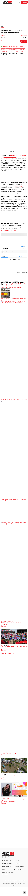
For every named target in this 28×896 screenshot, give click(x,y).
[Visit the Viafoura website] (24, 272)
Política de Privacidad (7, 860)
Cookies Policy (17, 860)
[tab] (4, 256)
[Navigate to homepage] (7, 2)
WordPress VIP (12, 883)
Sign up (25, 246)
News (2, 27)
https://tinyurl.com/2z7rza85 (8, 230)
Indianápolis (3, 621)
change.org (18, 186)
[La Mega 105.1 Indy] (8, 855)
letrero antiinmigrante (10, 157)
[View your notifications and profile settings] (20, 2)
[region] (14, 260)
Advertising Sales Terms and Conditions (7, 873)
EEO (3, 869)
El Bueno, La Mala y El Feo (8, 753)
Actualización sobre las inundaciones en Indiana (12, 776)
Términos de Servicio (19, 866)
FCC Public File (18, 869)
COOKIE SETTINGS (7, 863)
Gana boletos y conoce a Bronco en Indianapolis (11, 623)
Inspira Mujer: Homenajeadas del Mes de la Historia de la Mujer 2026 (13, 800)
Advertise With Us (6, 866)
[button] (14, 26)
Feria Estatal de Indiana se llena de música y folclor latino (14, 647)
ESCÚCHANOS (24, 2)
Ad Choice (17, 863)
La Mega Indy (6, 751)
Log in (22, 246)
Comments (3, 42)
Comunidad (3, 798)
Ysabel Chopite (10, 621)
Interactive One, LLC (15, 880)
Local (2, 645)
